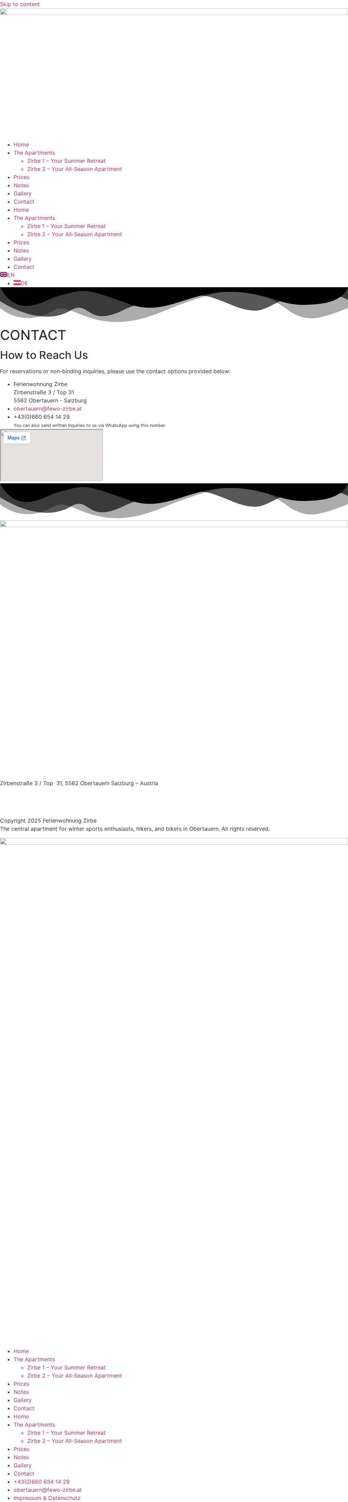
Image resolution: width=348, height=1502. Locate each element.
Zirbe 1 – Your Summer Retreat (66, 160)
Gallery (23, 193)
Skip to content (20, 4)
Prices (21, 177)
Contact (24, 201)
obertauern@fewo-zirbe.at (36, 799)
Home (21, 144)
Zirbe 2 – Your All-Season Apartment (74, 169)
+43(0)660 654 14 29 (28, 791)
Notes (21, 185)
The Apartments (34, 152)
